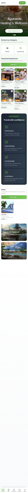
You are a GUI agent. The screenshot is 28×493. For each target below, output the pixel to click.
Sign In (23, 2)
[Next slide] (25, 21)
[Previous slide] (2, 21)
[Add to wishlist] (12, 70)
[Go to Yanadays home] (3, 2)
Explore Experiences (14, 31)
